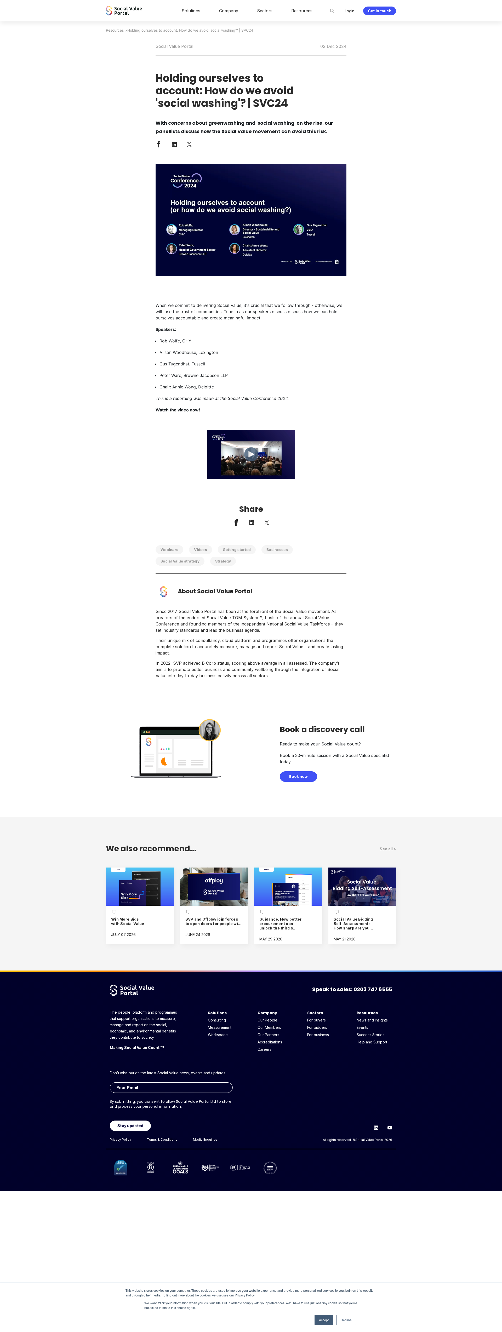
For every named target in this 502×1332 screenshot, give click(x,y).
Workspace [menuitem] (218, 1034)
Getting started (237, 549)
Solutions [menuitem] (191, 10)
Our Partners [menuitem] (268, 1034)
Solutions (217, 1012)
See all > (388, 849)
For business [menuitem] (318, 1034)
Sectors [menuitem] (264, 10)
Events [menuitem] (362, 1027)
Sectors (315, 1012)
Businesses (277, 549)
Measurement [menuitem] (219, 1027)
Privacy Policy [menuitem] (120, 1139)
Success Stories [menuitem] (370, 1034)
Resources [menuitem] (301, 10)
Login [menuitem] (349, 11)
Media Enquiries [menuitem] (205, 1139)
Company (267, 1012)
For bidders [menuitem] (317, 1027)
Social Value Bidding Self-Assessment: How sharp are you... (353, 923)
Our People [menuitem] (267, 1020)
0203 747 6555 (372, 989)
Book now (298, 776)
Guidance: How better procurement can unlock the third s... (280, 923)
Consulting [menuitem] (217, 1020)
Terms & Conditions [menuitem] (162, 1139)
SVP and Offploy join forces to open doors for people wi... (213, 921)
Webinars (169, 549)
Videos (200, 549)
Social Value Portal (174, 46)
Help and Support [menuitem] (372, 1042)
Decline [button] (346, 1320)
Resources (115, 30)
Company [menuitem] (228, 10)
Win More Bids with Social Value (127, 921)
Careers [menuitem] (264, 1049)
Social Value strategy (180, 561)
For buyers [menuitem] (316, 1020)
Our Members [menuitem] (269, 1027)
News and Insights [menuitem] (372, 1020)
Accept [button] (324, 1320)
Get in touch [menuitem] (379, 11)
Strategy (223, 561)
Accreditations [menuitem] (270, 1042)
